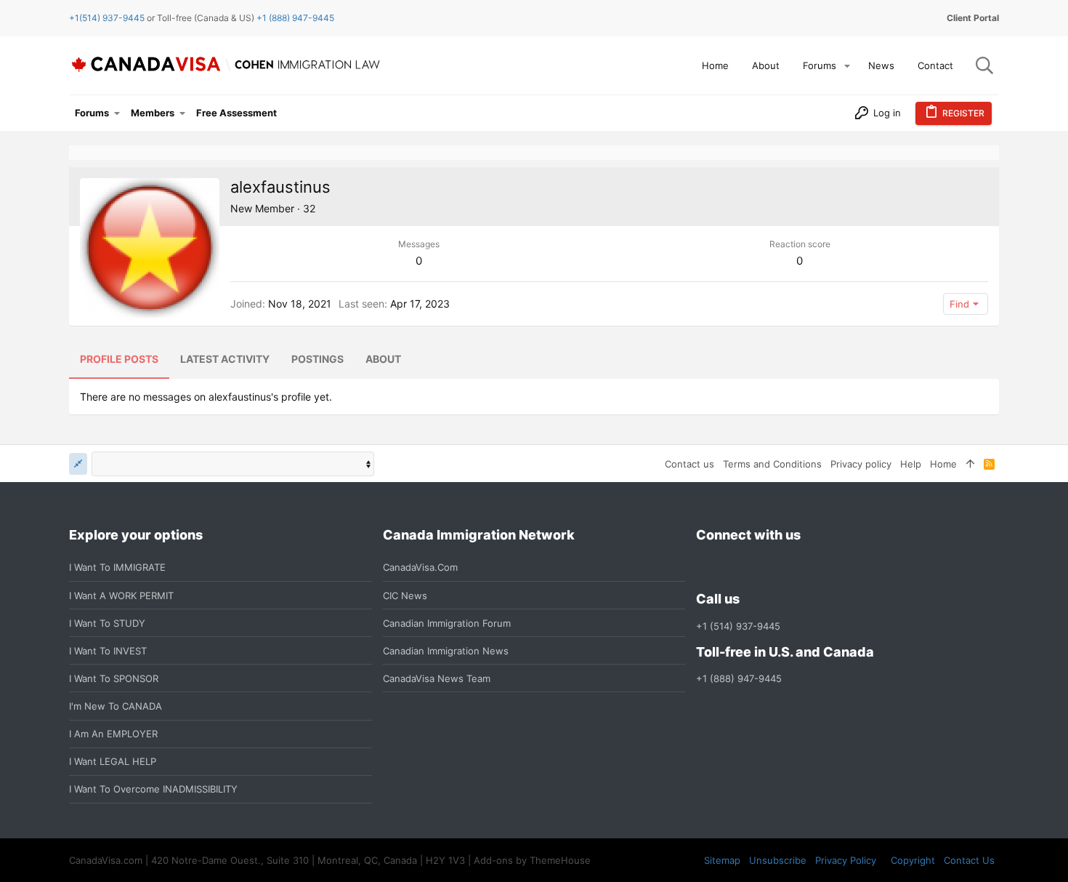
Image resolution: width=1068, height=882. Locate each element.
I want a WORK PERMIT (121, 595)
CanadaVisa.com (420, 567)
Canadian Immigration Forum (447, 623)
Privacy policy (860, 464)
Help (910, 464)
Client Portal (973, 17)
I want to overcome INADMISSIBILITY (153, 789)
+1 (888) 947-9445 (295, 17)
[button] (847, 65)
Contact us (689, 464)
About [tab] (383, 359)
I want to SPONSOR (113, 678)
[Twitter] (783, 567)
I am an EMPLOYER (113, 733)
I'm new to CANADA (115, 706)
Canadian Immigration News (446, 651)
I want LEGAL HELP (112, 761)
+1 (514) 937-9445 (738, 626)
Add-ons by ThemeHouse (532, 860)
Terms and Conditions (772, 464)
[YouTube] (809, 567)
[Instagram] (731, 567)
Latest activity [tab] (225, 359)
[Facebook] (704, 567)
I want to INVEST (108, 651)
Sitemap (722, 860)
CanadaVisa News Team (436, 678)
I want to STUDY (107, 623)
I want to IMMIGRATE (117, 567)
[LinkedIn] (757, 567)
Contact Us (969, 860)
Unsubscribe (777, 860)
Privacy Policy (845, 860)
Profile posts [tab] (119, 359)
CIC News (405, 595)
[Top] (970, 464)
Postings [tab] (317, 359)
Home (943, 464)
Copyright (913, 860)
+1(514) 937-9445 (107, 17)
